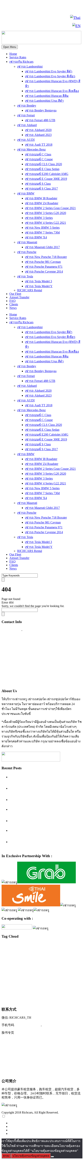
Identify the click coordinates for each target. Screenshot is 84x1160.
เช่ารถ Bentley (26, 105)
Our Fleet (15, 293)
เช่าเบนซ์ (38, 1000)
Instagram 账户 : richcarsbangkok (26, 1040)
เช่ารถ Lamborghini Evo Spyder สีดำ (48, 71)
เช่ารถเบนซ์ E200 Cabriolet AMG (46, 174)
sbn (27, 958)
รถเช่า (37, 961)
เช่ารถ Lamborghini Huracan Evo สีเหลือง (52, 91)
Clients (13, 304)
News (13, 307)
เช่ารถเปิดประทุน (17, 1000)
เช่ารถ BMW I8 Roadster (41, 198)
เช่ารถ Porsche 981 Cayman (43, 261)
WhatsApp (11, 26)
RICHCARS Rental (29, 290)
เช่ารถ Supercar (69, 965)
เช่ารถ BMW (25, 193)
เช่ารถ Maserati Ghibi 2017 (42, 247)
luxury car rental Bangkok (20, 949)
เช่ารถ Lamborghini (30, 66)
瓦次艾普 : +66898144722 (21, 1072)
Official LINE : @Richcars (21, 645)
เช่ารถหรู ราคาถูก (68, 986)
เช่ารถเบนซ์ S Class (38, 183)
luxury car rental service (22, 954)
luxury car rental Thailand (56, 953)
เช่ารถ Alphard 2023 (38, 134)
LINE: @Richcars (16, 17)
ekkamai (30, 946)
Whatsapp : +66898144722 (21, 683)
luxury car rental (65, 944)
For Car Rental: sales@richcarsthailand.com (33, 667)
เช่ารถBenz (24, 965)
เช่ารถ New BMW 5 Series (42, 227)
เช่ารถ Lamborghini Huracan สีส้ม (47, 95)
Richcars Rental (13, 637)
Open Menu (9, 46)
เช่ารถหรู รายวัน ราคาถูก (45, 994)
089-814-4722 (42, 8)
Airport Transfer (19, 297)
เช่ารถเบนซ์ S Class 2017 (41, 188)
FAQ (12, 300)
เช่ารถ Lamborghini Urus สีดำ (44, 100)
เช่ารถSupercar (53, 965)
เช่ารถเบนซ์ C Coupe (39, 159)
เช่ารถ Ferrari (26, 115)
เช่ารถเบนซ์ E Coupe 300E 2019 (46, 178)
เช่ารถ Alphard (27, 125)
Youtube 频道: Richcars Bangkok (25, 1048)
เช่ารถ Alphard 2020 (38, 130)
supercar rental (53, 957)
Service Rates (17, 57)
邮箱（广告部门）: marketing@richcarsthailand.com (40, 1064)
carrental (5, 945)
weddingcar (15, 961)
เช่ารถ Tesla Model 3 (38, 281)
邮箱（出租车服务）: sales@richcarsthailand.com (38, 1056)
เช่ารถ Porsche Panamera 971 (44, 266)
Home (13, 53)
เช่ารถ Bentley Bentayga (40, 110)
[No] (52, 1156)
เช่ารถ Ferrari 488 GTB (40, 120)
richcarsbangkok (17, 958)
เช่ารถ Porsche (26, 252)
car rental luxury (17, 946)
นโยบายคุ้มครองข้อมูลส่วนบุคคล (31, 1155)
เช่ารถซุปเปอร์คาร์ (28, 970)
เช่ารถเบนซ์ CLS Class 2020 (43, 164)
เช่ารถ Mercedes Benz (31, 149)
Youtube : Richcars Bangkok (22, 660)
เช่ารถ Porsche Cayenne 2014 (44, 271)
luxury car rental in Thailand (52, 950)
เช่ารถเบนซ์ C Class (38, 154)
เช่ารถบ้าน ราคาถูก (19, 978)
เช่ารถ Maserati (27, 242)
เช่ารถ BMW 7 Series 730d (42, 232)
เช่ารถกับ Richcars (21, 61)
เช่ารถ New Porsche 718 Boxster (46, 257)
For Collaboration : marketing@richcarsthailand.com (39, 675)
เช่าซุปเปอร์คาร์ (10, 965)
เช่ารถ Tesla (25, 276)
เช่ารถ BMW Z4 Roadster (41, 203)
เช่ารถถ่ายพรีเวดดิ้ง (54, 971)
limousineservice (41, 946)
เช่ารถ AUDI (26, 139)
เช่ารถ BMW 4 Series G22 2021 (45, 222)
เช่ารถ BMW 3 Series (39, 217)
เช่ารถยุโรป (60, 978)
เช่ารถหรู (27, 986)
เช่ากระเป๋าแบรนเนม (70, 961)
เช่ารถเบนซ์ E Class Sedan (42, 169)
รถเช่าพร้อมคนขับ (50, 961)
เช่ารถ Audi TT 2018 (38, 144)
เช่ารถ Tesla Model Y (39, 286)
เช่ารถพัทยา (34, 978)
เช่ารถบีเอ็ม (70, 971)
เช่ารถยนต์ (46, 978)
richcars (5, 958)
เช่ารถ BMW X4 (36, 237)
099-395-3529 (33, 629)
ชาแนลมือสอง (27, 961)
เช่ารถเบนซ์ (68, 993)
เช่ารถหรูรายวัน (24, 993)
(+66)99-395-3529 (55, 1025)
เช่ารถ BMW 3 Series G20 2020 (45, 213)
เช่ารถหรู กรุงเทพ (48, 986)
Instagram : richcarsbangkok (22, 652)
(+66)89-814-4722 (28, 1025)
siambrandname (36, 958)
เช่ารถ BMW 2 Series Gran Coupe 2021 (50, 208)
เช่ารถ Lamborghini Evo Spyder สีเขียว (50, 76)
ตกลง (6, 1155)
